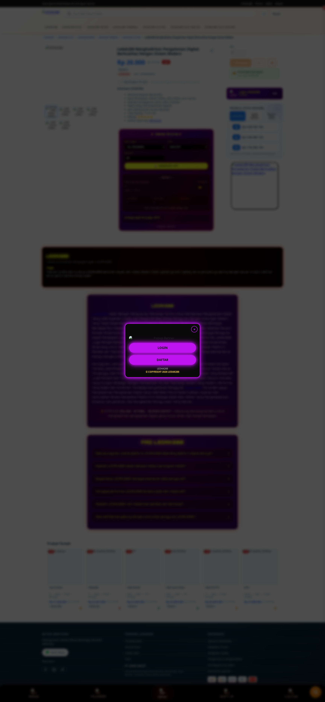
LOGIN (163, 348)
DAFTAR (162, 360)
